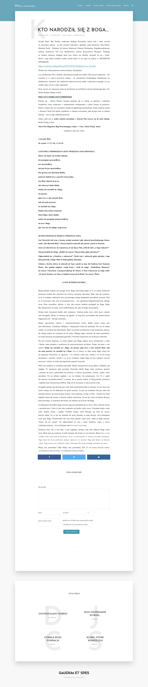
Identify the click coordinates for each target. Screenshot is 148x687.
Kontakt (126, 5)
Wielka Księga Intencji (113, 5)
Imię (40, 512)
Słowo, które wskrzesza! (95, 639)
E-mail (66, 512)
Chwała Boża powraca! (53, 639)
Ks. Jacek (45, 35)
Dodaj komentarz (79, 35)
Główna (80, 5)
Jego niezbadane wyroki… (95, 614)
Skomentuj (42, 487)
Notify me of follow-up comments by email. (78, 520)
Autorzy (88, 5)
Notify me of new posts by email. (76, 524)
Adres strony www (44, 521)
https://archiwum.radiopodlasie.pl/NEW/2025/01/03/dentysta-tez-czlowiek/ (67, 66)
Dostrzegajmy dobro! (53, 614)
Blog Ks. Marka (99, 5)
